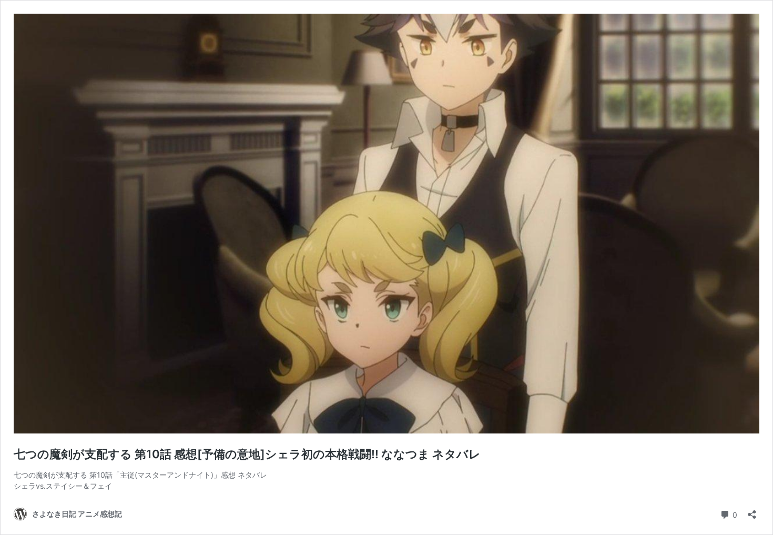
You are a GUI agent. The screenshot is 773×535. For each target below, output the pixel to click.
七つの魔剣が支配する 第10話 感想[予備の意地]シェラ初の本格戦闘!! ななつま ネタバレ (247, 454)
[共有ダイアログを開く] (752, 511)
